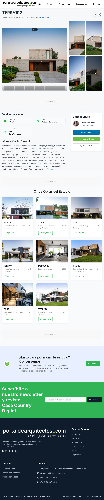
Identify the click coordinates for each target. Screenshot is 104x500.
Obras (49, 4)
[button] (34, 56)
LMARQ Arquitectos (47, 17)
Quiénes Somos (8, 469)
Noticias (96, 4)
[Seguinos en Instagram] (6, 451)
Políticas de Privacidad (93, 496)
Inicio (38, 4)
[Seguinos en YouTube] (12, 451)
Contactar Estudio (87, 139)
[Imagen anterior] (6, 55)
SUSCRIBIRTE (94, 400)
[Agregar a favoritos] (95, 14)
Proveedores (81, 4)
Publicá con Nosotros (11, 473)
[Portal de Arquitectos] (19, 4)
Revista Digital (78, 446)
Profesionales (64, 4)
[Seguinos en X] (16, 451)
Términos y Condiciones (71, 496)
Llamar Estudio (88, 146)
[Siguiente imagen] (62, 55)
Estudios (75, 438)
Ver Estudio (88, 132)
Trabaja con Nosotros (11, 477)
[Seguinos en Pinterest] (3, 451)
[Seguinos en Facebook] (9, 451)
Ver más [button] (50, 169)
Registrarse (76, 455)
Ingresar (75, 451)
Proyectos (76, 434)
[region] (34, 56)
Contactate (92, 364)
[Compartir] (100, 14)
